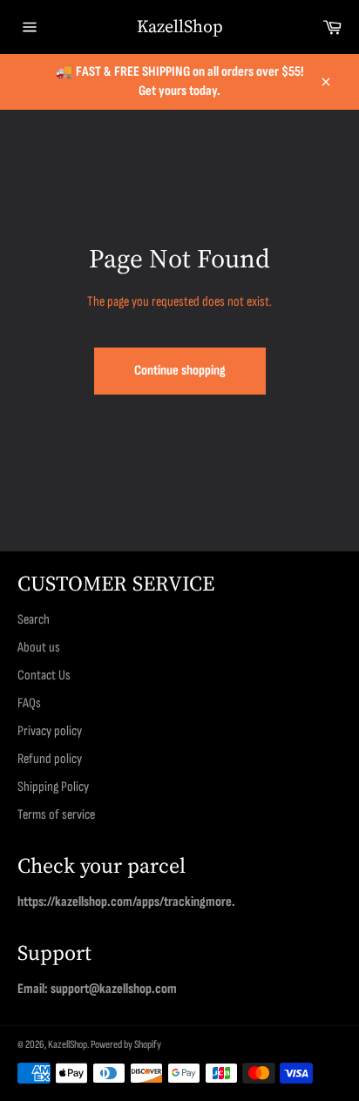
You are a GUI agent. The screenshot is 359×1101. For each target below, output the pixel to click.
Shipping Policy (53, 787)
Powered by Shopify (126, 1044)
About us (38, 647)
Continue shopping (180, 370)
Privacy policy (49, 731)
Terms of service (56, 815)
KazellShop (180, 26)
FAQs (29, 703)
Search (33, 619)
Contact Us (44, 675)
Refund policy (49, 759)
